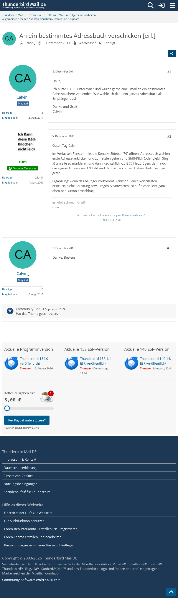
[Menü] (172, 5)
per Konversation (129, 215)
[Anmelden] (161, 5)
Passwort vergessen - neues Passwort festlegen (39, 545)
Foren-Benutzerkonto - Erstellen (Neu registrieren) (41, 529)
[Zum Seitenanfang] (171, 592)
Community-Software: (31, 580)
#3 (169, 248)
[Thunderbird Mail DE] (24, 5)
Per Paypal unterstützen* (27, 420)
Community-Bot (28, 309)
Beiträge (7, 113)
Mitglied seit (9, 118)
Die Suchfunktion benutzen (24, 521)
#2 (169, 136)
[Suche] (150, 5)
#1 (169, 71)
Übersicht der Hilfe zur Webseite (28, 512)
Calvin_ (30, 43)
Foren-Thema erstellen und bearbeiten (32, 537)
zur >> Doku (112, 220)
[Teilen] (172, 53)
